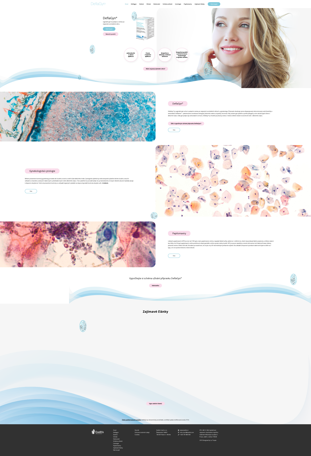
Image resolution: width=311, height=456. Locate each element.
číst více (203, 393)
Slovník (137, 430)
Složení (141, 4)
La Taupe (213, 440)
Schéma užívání (167, 4)
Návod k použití (110, 34)
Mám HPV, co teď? (111, 386)
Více (174, 130)
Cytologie (178, 4)
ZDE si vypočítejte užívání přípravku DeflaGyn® (186, 123)
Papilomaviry (188, 4)
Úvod (126, 4)
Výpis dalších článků (155, 403)
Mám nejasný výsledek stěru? (155, 69)
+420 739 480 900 (185, 435)
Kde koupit (214, 4)
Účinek (149, 4)
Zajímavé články (200, 4)
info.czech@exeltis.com (187, 432)
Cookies (137, 435)
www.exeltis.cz (184, 430)
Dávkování (156, 4)
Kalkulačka (155, 285)
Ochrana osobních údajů (142, 432)
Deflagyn (134, 4)
